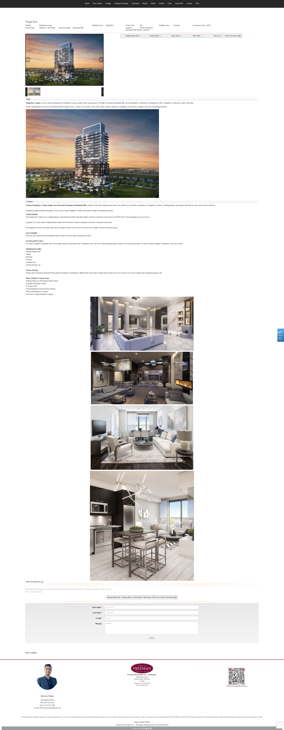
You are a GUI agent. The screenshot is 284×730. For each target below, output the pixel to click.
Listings (108, 3)
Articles (161, 3)
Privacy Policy (145, 722)
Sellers (153, 3)
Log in (136, 722)
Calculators (135, 3)
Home (87, 3)
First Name (96, 607)
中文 (197, 3)
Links (170, 3)
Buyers (145, 3)
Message (98, 624)
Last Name (97, 613)
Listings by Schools (121, 3)
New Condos (97, 3)
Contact (189, 3)
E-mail (98, 618)
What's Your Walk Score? (33, 581)
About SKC (179, 3)
